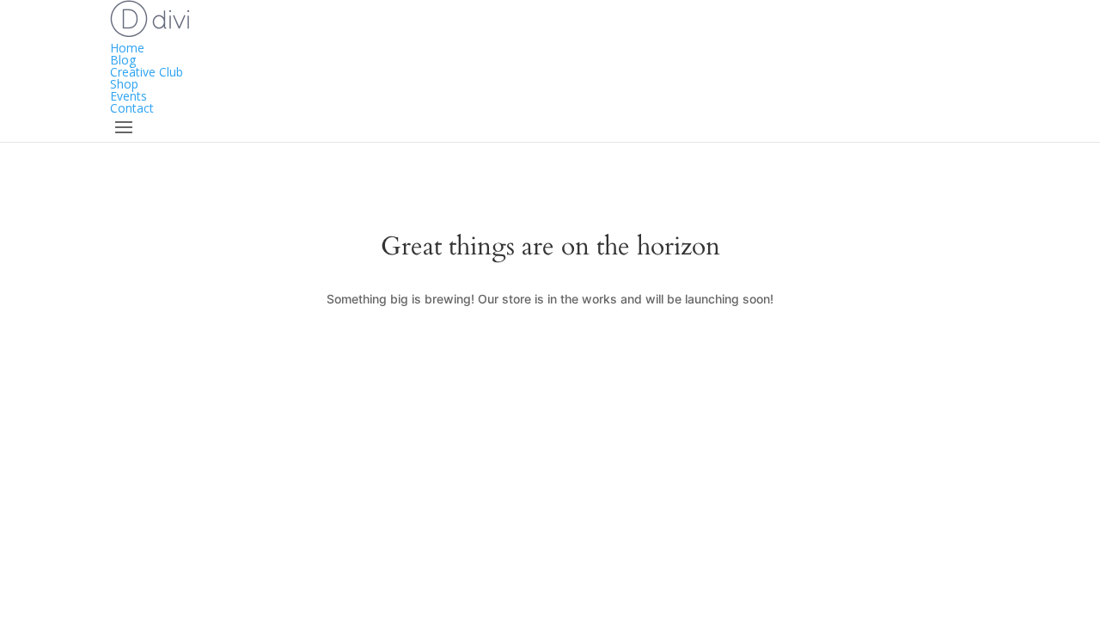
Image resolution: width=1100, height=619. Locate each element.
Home (127, 48)
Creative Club (146, 72)
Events (128, 96)
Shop (124, 84)
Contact (132, 108)
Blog (123, 60)
